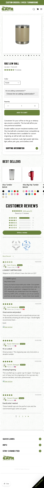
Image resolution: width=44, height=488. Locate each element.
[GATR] (16, 8)
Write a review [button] (22, 233)
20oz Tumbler (7, 185)
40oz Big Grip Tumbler (31, 185)
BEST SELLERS (12, 161)
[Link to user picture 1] (7, 331)
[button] (9, 70)
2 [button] (19, 416)
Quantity (7, 101)
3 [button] (22, 416)
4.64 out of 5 (27, 211)
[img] (7, 262)
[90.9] (16, 245)
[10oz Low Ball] (22, 34)
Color (6, 79)
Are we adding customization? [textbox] (15, 91)
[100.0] (26, 245)
